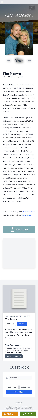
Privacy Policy (13, 409)
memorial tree (28, 211)
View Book (10, 324)
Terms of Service (25, 409)
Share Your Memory (14, 356)
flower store (26, 215)
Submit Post (19, 392)
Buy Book (22, 324)
